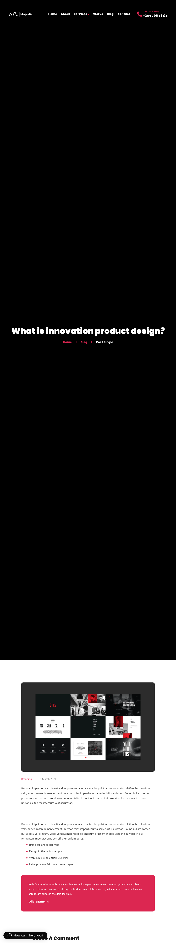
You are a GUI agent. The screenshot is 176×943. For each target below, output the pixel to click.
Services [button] (81, 14)
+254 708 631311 (155, 15)
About (65, 14)
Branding (26, 779)
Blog (110, 14)
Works (98, 14)
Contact (123, 14)
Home (52, 14)
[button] (25, 935)
